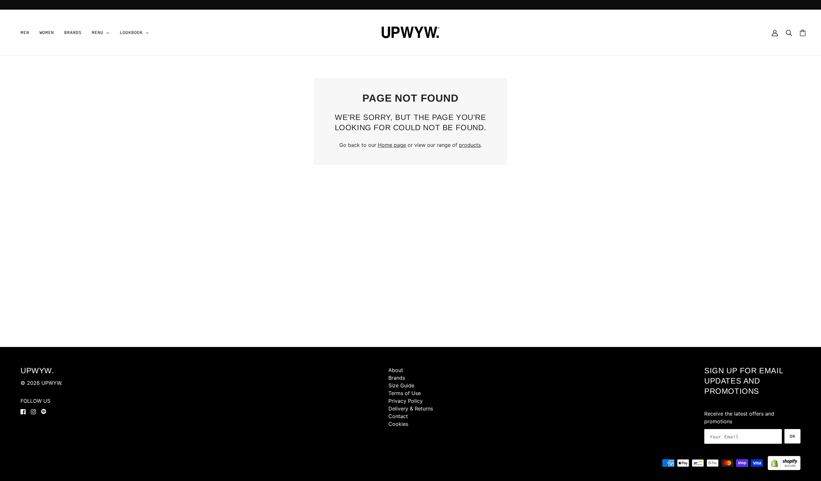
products (470, 145)
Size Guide (401, 385)
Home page (392, 145)
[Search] (789, 32)
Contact (398, 416)
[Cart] (803, 32)
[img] (23, 411)
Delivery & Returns (410, 408)
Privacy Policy (405, 401)
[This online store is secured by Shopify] (784, 463)
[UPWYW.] (410, 32)
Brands (396, 378)
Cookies (398, 424)
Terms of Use (404, 393)
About (395, 370)
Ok (792, 436)
